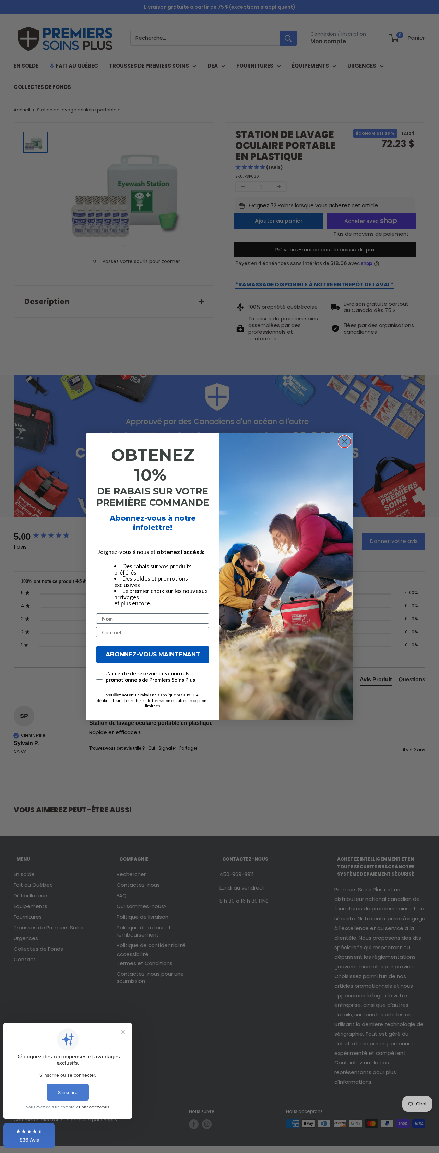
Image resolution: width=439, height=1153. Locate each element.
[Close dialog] (345, 442)
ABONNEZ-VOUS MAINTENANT (153, 654)
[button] (29, 1135)
